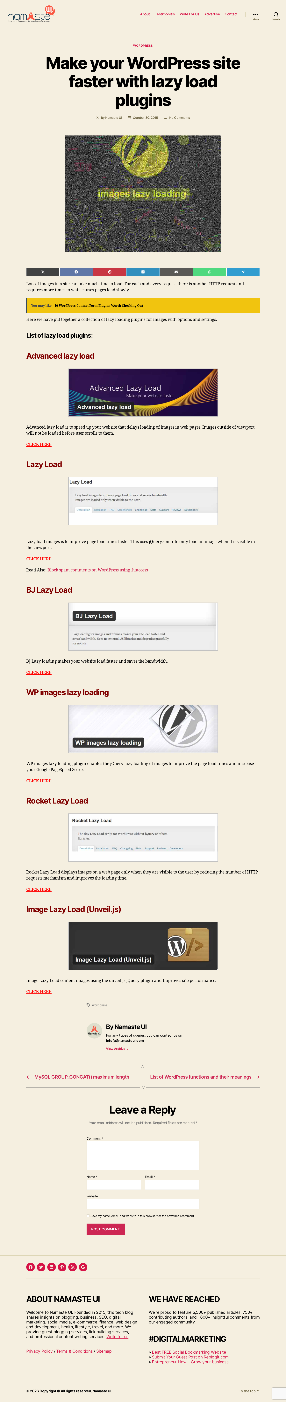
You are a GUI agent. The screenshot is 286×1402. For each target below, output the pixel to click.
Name (92, 1177)
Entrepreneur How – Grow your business (190, 1361)
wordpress (100, 1005)
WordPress (143, 45)
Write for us (117, 1336)
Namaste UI (113, 118)
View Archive (117, 1049)
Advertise (212, 14)
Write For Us (189, 14)
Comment (95, 1138)
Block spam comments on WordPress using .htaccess (97, 570)
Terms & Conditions (74, 1351)
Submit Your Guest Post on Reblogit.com (190, 1357)
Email (150, 1177)
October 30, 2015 (145, 118)
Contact (231, 14)
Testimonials (165, 14)
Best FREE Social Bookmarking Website (189, 1352)
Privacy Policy (39, 1351)
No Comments (179, 118)
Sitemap (104, 1351)
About (145, 14)
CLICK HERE (39, 444)
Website (92, 1196)
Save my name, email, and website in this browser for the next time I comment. (142, 1216)
